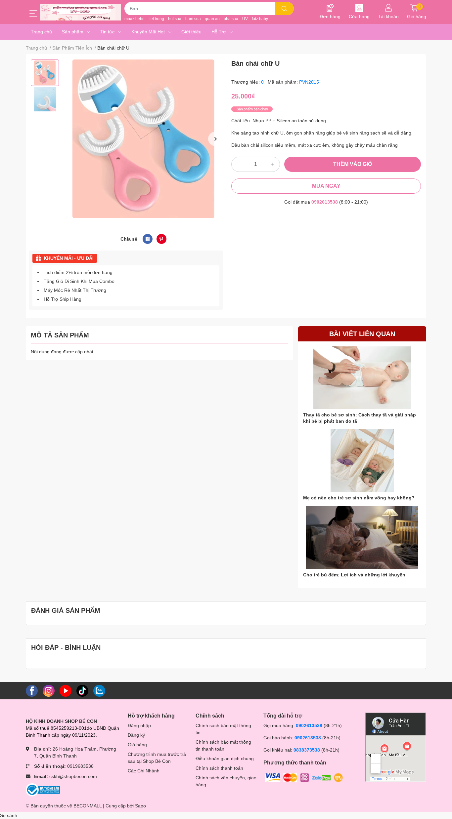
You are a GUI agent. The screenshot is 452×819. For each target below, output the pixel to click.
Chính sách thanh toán (219, 768)
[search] (284, 8)
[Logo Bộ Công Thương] (43, 789)
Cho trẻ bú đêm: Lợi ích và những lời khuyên (354, 574)
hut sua (174, 19)
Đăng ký (136, 735)
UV (245, 19)
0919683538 (80, 766)
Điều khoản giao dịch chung (225, 758)
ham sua (193, 19)
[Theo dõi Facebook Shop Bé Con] (32, 690)
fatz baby (260, 19)
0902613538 (324, 202)
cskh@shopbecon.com (73, 776)
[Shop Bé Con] (80, 12)
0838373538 (307, 750)
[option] (45, 72)
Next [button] (215, 139)
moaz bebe (134, 19)
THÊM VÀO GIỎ (352, 164)
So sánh (8, 815)
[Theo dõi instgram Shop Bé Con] (49, 690)
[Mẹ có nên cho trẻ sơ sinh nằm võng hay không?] (362, 460)
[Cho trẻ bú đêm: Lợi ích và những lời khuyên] (362, 537)
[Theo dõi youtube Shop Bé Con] (65, 690)
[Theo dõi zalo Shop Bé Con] (99, 690)
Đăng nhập (139, 725)
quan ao (212, 19)
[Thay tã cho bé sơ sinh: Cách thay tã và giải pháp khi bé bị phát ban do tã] (362, 378)
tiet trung (156, 19)
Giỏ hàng (137, 744)
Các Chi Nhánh (143, 770)
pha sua (231, 19)
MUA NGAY (326, 186)
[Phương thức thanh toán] (304, 777)
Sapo (140, 805)
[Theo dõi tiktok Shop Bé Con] (82, 690)
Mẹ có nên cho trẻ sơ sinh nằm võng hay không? (359, 497)
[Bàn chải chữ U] (143, 138)
